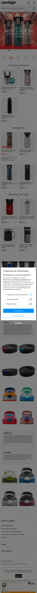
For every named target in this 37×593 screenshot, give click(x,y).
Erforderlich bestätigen (18, 316)
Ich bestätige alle (18, 310)
